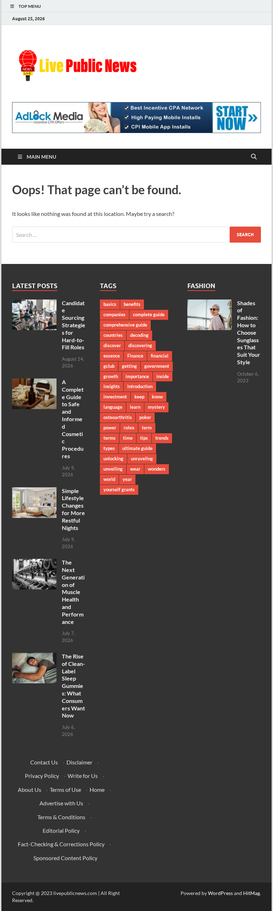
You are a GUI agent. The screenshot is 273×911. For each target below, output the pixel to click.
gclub (108, 366)
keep (139, 396)
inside (162, 376)
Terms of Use (65, 789)
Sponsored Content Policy (65, 857)
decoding (139, 335)
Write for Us (83, 775)
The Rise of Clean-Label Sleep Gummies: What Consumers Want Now (73, 686)
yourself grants (119, 489)
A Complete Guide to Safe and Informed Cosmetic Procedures (73, 418)
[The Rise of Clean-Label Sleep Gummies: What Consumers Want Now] (34, 656)
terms (109, 438)
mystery (156, 407)
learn (135, 407)
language (112, 407)
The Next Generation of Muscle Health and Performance (73, 592)
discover (112, 345)
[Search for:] (136, 235)
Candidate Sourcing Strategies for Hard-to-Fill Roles (73, 325)
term (147, 427)
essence (111, 356)
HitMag (251, 893)
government (156, 366)
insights (111, 386)
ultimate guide (137, 448)
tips (144, 438)
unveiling (113, 469)
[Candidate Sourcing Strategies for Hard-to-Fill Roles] (34, 303)
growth (110, 376)
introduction (139, 386)
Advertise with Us (61, 803)
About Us (29, 789)
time (128, 438)
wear (135, 469)
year (127, 479)
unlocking (113, 458)
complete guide (149, 314)
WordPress (220, 893)
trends (161, 438)
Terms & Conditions (61, 817)
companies (114, 314)
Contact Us (44, 762)
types (109, 448)
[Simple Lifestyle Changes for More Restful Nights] (34, 491)
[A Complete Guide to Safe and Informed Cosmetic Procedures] (34, 382)
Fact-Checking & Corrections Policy (61, 844)
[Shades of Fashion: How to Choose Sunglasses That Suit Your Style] (209, 303)
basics (109, 304)
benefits (132, 304)
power (109, 427)
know (157, 396)
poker (145, 417)
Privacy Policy (42, 775)
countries (113, 335)
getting (129, 366)
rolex (129, 427)
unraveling (142, 458)
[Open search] (253, 157)
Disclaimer (79, 762)
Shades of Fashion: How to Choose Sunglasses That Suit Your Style (248, 332)
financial (159, 356)
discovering (140, 345)
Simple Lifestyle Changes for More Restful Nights (73, 509)
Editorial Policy (61, 830)
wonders (156, 469)
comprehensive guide (125, 325)
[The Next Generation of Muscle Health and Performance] (34, 563)
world (109, 479)
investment (115, 396)
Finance (135, 356)
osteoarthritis (117, 417)
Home (97, 789)
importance (137, 376)
